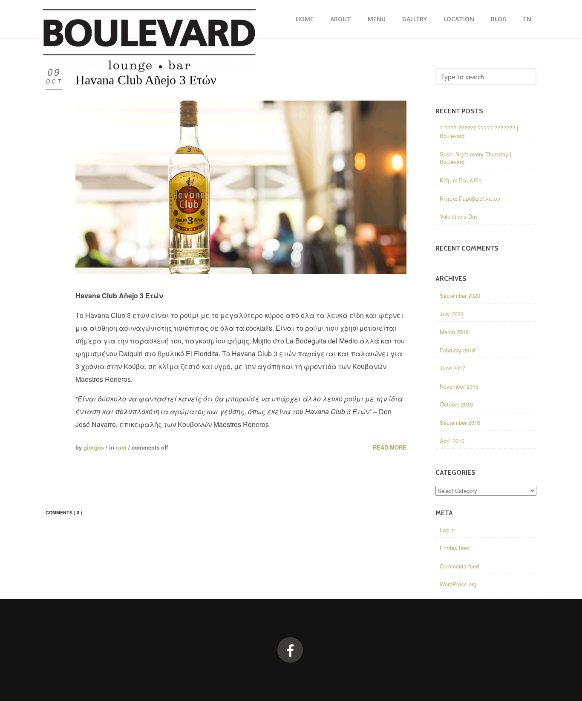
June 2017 (452, 368)
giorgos (94, 447)
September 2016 (460, 422)
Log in (447, 530)
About (340, 19)
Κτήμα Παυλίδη (460, 180)
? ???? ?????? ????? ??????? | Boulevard (479, 132)
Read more (389, 447)
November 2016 (459, 386)
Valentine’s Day (459, 216)
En (527, 19)
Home (305, 19)
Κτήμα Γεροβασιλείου (470, 198)
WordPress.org (458, 584)
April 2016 (452, 441)
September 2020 (460, 295)
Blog (499, 19)
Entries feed (455, 548)
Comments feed (459, 566)
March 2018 (454, 332)
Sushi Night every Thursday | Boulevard (475, 158)
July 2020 (452, 314)
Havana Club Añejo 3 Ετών (145, 80)
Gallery (414, 19)
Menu (377, 19)
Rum (121, 447)
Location (459, 19)
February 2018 (457, 350)
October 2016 (456, 404)
